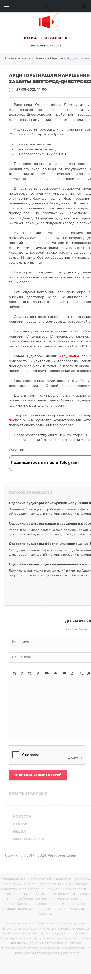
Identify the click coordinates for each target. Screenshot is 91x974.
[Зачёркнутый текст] (38, 674)
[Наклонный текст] (22, 674)
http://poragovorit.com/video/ (63, 933)
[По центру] (55, 674)
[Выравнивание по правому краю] (64, 674)
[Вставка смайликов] (73, 674)
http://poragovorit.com (48, 948)
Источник (16, 449)
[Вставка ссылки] (81, 674)
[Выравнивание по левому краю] (47, 674)
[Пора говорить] (45, 22)
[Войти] (85, 6)
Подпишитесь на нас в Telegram (45, 463)
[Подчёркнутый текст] (30, 674)
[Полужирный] (14, 674)
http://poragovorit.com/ (21, 928)
